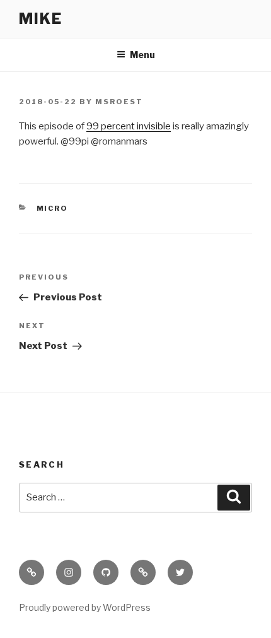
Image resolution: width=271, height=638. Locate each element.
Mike (40, 18)
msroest (119, 101)
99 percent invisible (128, 126)
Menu (142, 54)
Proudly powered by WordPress (85, 607)
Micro (53, 208)
